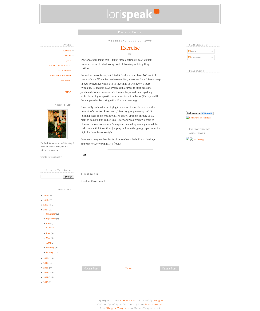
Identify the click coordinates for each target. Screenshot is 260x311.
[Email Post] (130, 154)
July (48, 223)
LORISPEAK (128, 300)
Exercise (50, 227)
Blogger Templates (118, 307)
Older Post (169, 268)
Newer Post (91, 268)
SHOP (68, 92)
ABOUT (67, 50)
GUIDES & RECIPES (60, 75)
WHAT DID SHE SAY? (60, 65)
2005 (45, 272)
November (51, 213)
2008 (45, 258)
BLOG (68, 55)
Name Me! (66, 80)
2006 (45, 267)
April (48, 242)
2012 (45, 195)
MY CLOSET (64, 70)
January (49, 252)
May (48, 237)
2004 (45, 277)
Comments (196, 57)
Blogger (158, 300)
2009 (45, 209)
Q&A (68, 60)
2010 (45, 204)
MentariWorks (154, 304)
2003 (45, 281)
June (48, 233)
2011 (45, 199)
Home (128, 268)
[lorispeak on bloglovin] (200, 114)
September (51, 218)
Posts (193, 51)
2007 (45, 262)
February (50, 247)
